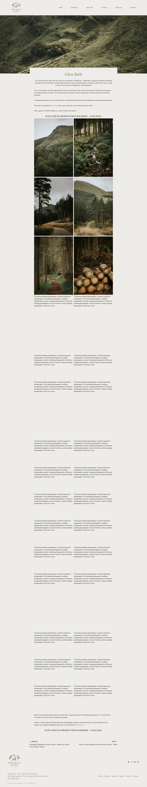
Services (119, 7)
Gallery (104, 7)
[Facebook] (128, 762)
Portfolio (74, 7)
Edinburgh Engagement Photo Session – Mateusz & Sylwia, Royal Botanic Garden (50, 744)
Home (60, 7)
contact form (80, 725)
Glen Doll (54, 105)
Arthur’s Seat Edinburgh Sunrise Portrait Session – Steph (98, 743)
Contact (133, 7)
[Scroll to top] (145, 784)
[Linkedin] (138, 762)
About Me (89, 7)
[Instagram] (131, 762)
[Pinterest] (134, 762)
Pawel (100, 715)
